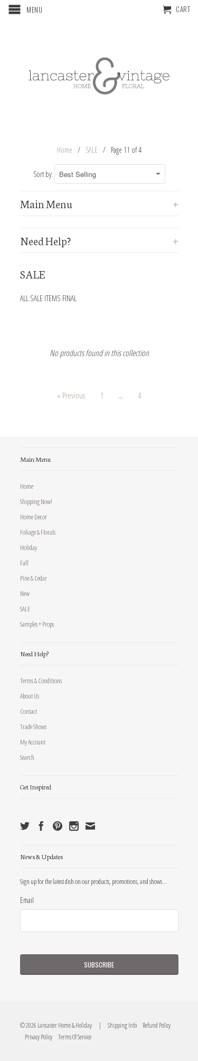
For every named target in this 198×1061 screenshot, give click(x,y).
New (25, 593)
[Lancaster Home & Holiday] (99, 73)
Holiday (28, 547)
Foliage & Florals (37, 532)
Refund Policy (154, 1025)
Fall (24, 562)
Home (26, 486)
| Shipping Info (117, 1025)
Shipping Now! (36, 501)
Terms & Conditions (41, 680)
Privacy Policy (36, 1036)
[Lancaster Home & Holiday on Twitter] (25, 826)
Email (27, 900)
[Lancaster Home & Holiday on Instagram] (74, 826)
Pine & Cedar (33, 578)
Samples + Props (37, 624)
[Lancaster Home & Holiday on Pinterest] (57, 826)
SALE (25, 608)
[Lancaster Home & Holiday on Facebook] (41, 826)
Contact (28, 711)
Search (27, 757)
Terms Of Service (72, 1036)
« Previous (71, 395)
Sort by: (43, 174)
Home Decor (33, 517)
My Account (32, 742)
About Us (29, 696)
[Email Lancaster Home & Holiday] (90, 826)
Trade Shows (33, 726)
